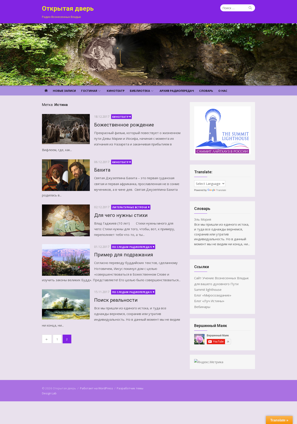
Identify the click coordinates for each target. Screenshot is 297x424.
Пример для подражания (123, 254)
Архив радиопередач (177, 91)
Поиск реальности (116, 300)
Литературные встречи (129, 207)
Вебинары (202, 307)
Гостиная (89, 91)
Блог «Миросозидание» (212, 295)
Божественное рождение (124, 125)
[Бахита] (66, 175)
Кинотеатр (116, 91)
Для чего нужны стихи (121, 215)
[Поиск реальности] (66, 304)
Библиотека (140, 91)
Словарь (206, 91)
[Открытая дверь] (148, 54)
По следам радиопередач (132, 247)
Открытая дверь (68, 8)
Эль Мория (202, 219)
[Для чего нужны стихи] (66, 220)
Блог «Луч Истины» (209, 301)
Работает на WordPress (96, 388)
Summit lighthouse (208, 289)
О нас (222, 91)
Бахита (102, 170)
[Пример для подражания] (66, 260)
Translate (221, 190)
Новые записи (64, 91)
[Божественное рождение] (66, 129)
